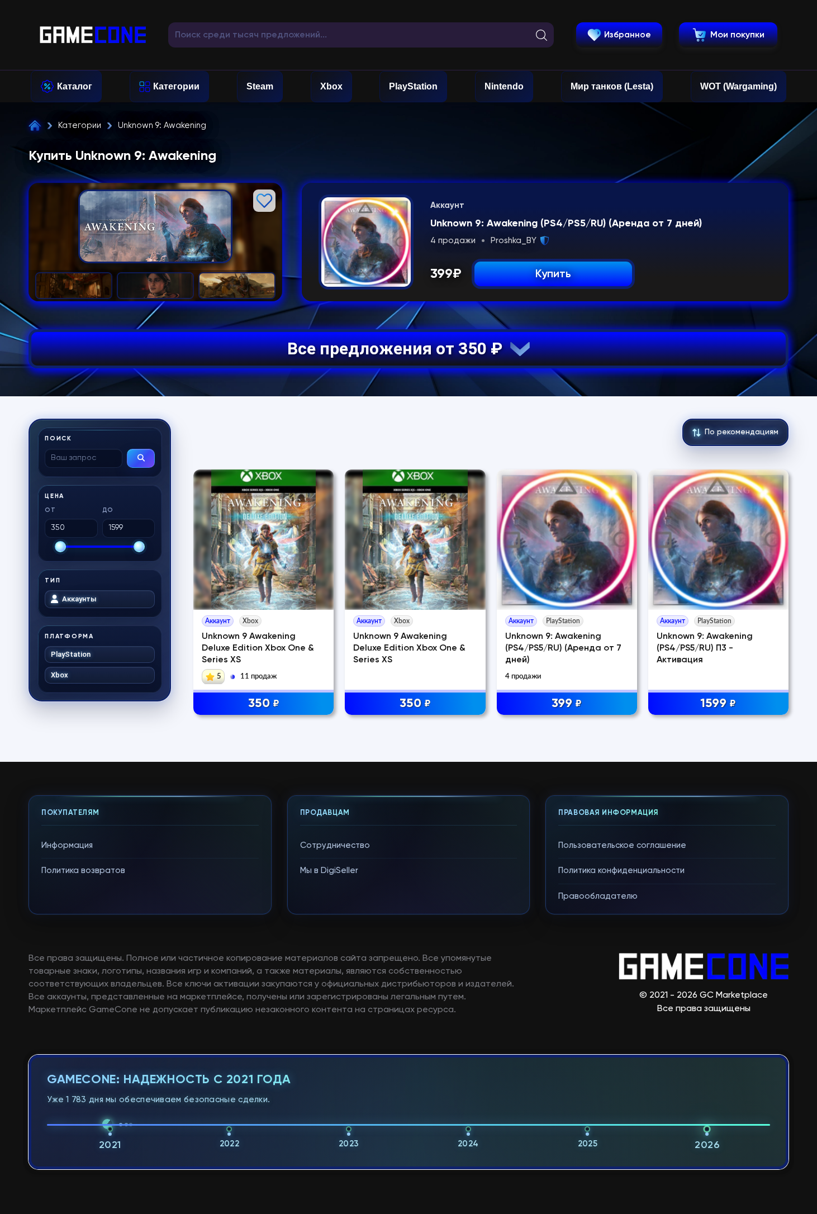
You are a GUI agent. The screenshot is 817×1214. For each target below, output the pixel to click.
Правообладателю (598, 896)
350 (263, 704)
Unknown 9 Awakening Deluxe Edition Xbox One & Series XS (258, 648)
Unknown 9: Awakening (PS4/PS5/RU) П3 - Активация (705, 648)
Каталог (74, 86)
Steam (259, 86)
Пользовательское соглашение (622, 845)
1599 (718, 704)
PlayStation (413, 86)
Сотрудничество (335, 845)
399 (567, 704)
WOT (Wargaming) (738, 86)
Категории (176, 86)
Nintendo (504, 86)
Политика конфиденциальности (621, 870)
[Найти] (141, 458)
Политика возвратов (83, 870)
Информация (67, 845)
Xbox (331, 86)
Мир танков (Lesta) (612, 86)
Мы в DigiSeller (329, 870)
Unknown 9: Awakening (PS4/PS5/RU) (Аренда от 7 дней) (563, 648)
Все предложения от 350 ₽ (398, 348)
